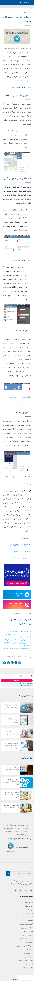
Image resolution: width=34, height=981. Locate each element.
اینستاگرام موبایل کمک (16, 604)
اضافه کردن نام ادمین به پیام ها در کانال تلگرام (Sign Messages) (10, 745)
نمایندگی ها (29, 902)
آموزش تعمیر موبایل (26, 924)
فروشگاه (30, 910)
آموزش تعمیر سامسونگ (25, 938)
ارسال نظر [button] (16, 680)
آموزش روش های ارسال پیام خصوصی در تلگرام (12, 733)
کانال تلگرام (10, 657)
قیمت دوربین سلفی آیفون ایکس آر (19, 544)
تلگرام (19, 657)
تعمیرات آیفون (28, 964)
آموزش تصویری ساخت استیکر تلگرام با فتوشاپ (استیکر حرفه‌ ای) (18, 636)
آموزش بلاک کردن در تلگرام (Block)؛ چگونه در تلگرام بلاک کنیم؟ (11, 707)
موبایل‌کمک (18, 613)
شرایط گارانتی (28, 906)
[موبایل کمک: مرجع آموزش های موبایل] (24, 3)
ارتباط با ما (29, 920)
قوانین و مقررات (28, 931)
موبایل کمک (27, 80)
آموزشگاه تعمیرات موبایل (25, 946)
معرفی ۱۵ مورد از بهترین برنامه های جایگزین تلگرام (12, 768)
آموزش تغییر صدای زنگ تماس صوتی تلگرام (16, 640)
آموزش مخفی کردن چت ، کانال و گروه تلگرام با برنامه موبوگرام (11, 720)
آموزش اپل (29, 949)
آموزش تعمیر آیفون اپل (26, 928)
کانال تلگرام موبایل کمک (15, 594)
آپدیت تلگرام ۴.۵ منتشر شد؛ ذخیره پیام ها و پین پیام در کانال (11, 794)
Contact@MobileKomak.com (18, 839)
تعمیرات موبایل (28, 917)
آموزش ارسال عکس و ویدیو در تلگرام (18, 632)
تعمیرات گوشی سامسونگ (25, 960)
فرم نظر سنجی (28, 953)
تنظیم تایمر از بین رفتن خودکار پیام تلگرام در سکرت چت (17, 649)
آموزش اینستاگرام (27, 935)
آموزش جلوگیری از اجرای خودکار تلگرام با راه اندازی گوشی (17, 644)
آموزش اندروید (28, 957)
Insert (14, 980)
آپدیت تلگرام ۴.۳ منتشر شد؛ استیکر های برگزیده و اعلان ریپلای (11, 807)
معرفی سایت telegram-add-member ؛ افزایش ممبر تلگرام (11, 782)
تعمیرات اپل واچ (27, 967)
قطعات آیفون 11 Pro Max (22, 558)
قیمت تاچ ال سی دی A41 (22, 551)
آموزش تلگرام (27, 12)
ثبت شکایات (29, 913)
